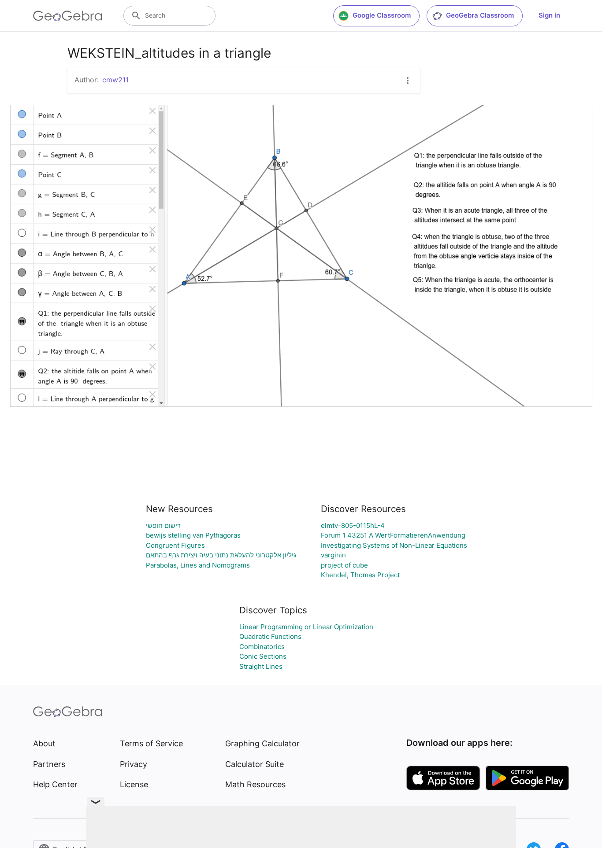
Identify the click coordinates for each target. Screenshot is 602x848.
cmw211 (115, 79)
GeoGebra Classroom (480, 15)
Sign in (549, 15)
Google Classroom (382, 15)
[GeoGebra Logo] (67, 16)
